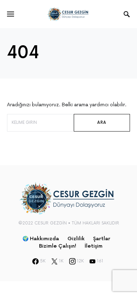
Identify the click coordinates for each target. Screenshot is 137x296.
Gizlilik (76, 239)
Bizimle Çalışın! (57, 246)
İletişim (94, 246)
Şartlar (101, 239)
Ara (101, 122)
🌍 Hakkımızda (40, 239)
